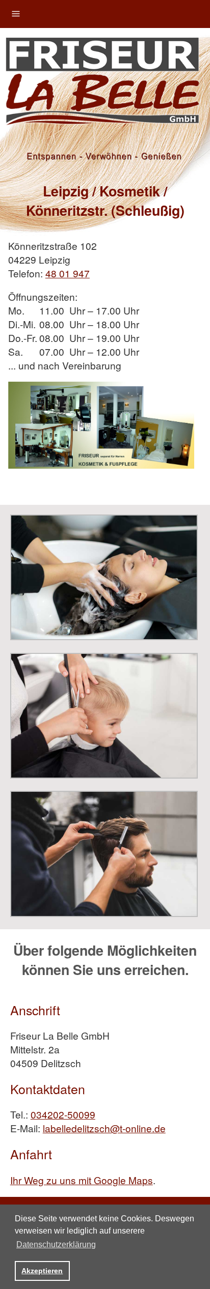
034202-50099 (63, 1114)
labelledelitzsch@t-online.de (104, 1128)
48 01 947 (67, 273)
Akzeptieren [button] (42, 1271)
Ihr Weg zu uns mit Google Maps (81, 1180)
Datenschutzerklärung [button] (56, 1244)
